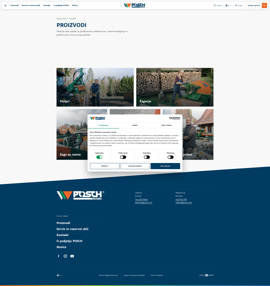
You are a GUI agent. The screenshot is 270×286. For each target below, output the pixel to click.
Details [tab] (135, 125)
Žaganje (145, 101)
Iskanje (219, 5)
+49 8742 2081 (181, 199)
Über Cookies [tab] (167, 125)
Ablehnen (104, 166)
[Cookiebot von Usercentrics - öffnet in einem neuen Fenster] (171, 118)
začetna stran (62, 19)
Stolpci (65, 101)
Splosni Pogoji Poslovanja (108, 275)
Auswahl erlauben (135, 166)
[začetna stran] (135, 5)
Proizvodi (72, 19)
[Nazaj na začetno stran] (80, 197)
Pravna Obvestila (157, 275)
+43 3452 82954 (141, 199)
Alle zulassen (165, 166)
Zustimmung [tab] (103, 125)
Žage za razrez (70, 154)
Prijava (240, 5)
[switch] (123, 157)
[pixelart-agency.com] (206, 275)
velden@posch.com (184, 202)
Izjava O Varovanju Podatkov (134, 275)
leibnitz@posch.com (143, 202)
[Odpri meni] (5, 5)
